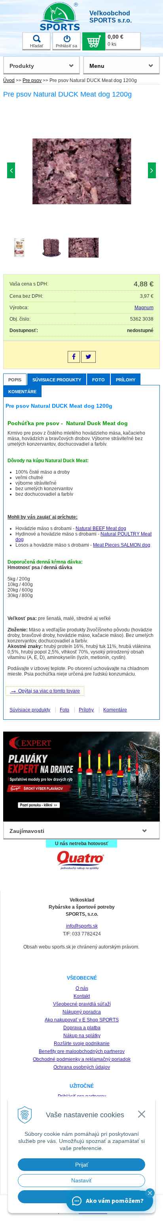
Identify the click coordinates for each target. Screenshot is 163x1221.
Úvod (9, 80)
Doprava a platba (81, 1028)
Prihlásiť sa (66, 45)
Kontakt (82, 996)
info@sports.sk (82, 926)
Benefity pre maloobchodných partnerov (82, 1051)
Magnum (144, 307)
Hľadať (36, 45)
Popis (14, 379)
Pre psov (32, 80)
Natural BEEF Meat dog (101, 528)
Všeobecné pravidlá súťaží (82, 1004)
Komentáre (22, 391)
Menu (96, 66)
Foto (98, 379)
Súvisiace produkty (56, 379)
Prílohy (125, 379)
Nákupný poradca (82, 1012)
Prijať (81, 1164)
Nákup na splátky (81, 1035)
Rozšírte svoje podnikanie (82, 1043)
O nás (82, 988)
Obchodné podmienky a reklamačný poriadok (82, 1059)
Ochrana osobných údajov (81, 1067)
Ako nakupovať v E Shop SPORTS (82, 1020)
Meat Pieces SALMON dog (121, 545)
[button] (150, 1193)
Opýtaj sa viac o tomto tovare (45, 690)
